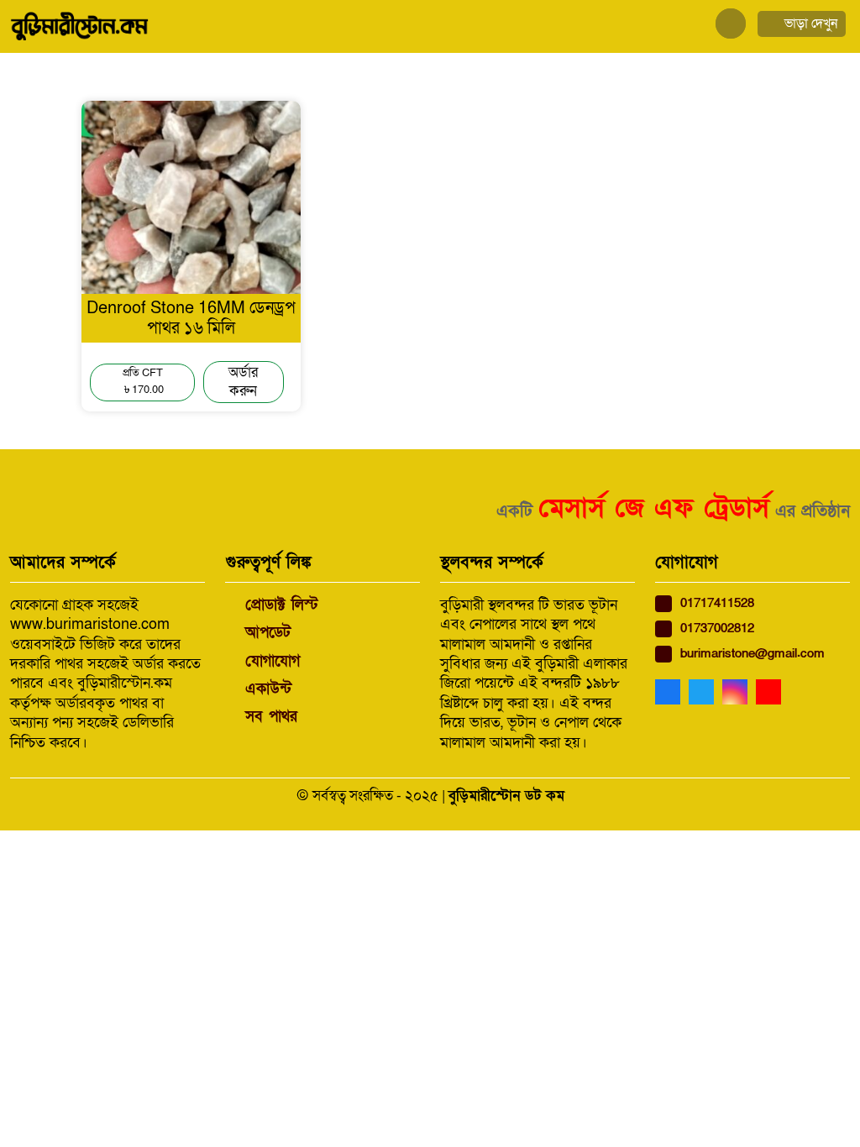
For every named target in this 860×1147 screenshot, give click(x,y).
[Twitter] (705, 692)
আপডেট (268, 632)
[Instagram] (739, 692)
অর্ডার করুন (243, 382)
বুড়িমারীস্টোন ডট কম (506, 795)
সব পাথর (271, 716)
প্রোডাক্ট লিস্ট (281, 605)
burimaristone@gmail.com (752, 654)
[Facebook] (672, 692)
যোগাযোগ (272, 661)
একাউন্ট (268, 689)
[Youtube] (772, 692)
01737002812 (717, 628)
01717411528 (717, 603)
